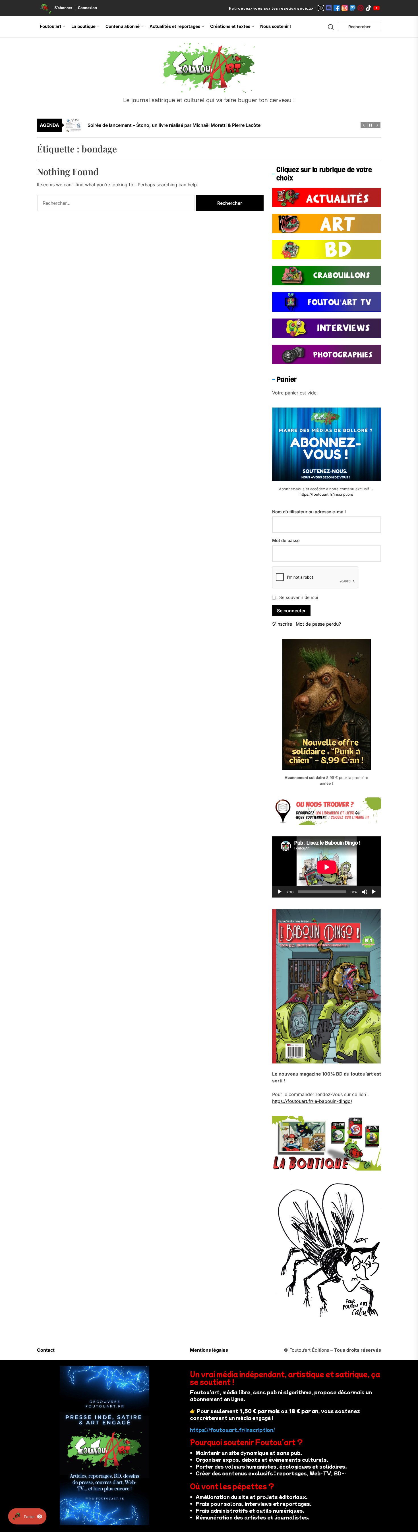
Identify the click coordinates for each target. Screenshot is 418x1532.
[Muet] (364, 892)
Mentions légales (209, 1350)
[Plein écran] (373, 892)
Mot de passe (286, 540)
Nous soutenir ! (275, 26)
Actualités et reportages (175, 26)
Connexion (87, 8)
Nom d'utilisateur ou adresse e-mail (309, 511)
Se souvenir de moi (298, 597)
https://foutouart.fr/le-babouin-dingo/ (312, 1101)
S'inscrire (282, 624)
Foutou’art (50, 26)
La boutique (83, 26)
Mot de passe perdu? (318, 624)
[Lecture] (279, 892)
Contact (46, 1350)
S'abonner (63, 8)
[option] (213, 126)
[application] (326, 867)
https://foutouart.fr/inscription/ (326, 494)
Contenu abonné (122, 26)
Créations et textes (230, 26)
